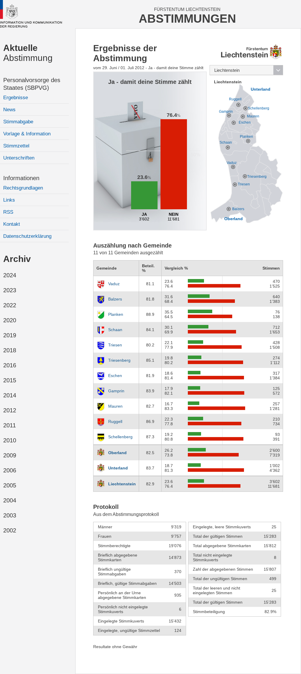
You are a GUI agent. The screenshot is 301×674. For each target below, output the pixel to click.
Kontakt (11, 224)
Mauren (115, 406)
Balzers (115, 299)
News (9, 109)
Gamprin (116, 391)
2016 (9, 365)
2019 (9, 335)
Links (9, 200)
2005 (9, 485)
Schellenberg (120, 436)
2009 (9, 455)
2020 (9, 320)
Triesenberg (119, 360)
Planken (115, 314)
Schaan (115, 329)
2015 (9, 380)
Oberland (117, 452)
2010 (9, 440)
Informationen (21, 178)
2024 (9, 275)
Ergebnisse (15, 97)
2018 (9, 350)
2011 (9, 425)
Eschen (115, 375)
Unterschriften (18, 158)
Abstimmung (28, 53)
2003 (9, 515)
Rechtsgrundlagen (23, 188)
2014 (9, 395)
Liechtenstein (122, 484)
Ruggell (115, 421)
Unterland (118, 468)
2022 (9, 305)
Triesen (115, 345)
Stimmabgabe (18, 121)
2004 (9, 500)
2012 (9, 410)
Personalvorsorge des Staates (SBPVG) (31, 84)
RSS (8, 212)
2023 (9, 290)
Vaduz (114, 283)
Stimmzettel (16, 146)
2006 (9, 470)
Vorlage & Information (27, 134)
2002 (9, 530)
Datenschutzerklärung (27, 236)
